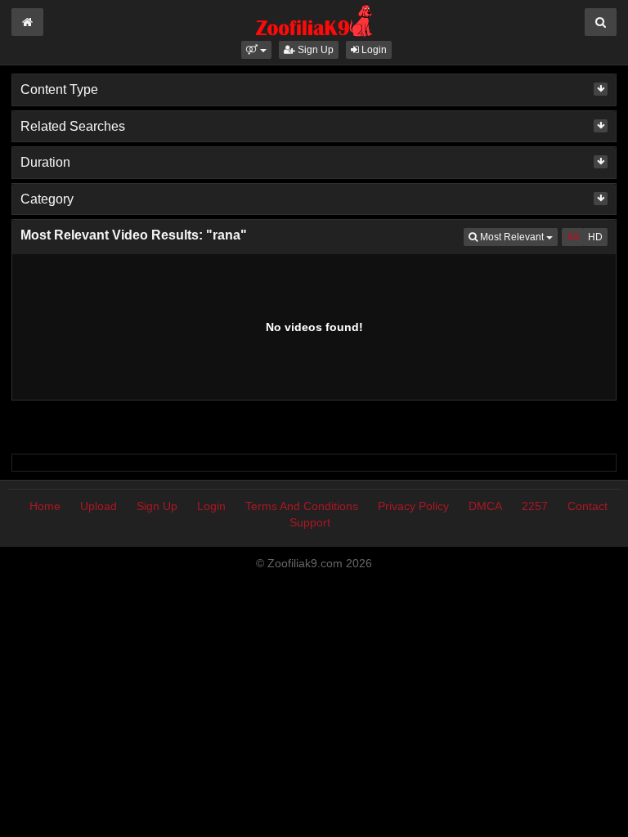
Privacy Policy (413, 505)
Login (373, 50)
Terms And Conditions (301, 505)
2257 (535, 505)
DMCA (485, 505)
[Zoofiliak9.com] (314, 19)
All (573, 237)
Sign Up (314, 50)
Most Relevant (518, 237)
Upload (98, 505)
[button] (256, 50)
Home (45, 505)
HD (595, 237)
